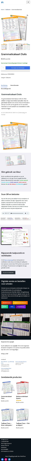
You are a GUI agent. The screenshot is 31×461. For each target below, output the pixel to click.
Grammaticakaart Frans (6, 368)
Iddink (11, 306)
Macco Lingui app (8, 260)
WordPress (23, 456)
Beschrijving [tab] (4, 85)
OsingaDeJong (20, 306)
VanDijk (4, 306)
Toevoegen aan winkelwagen (17, 68)
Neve (6, 456)
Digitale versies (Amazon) (20, 302)
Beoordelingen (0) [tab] (6, 88)
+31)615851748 (4, 441)
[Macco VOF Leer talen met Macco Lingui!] (2, 2)
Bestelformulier (6, 302)
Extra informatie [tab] (14, 85)
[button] (27, 15)
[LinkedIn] (9, 459)
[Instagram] (6, 459)
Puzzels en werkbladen (8, 272)
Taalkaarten (7, 9)
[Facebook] (2, 459)
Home (2, 9)
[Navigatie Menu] (28, 2)
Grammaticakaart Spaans (21, 361)
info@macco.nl (4, 439)
